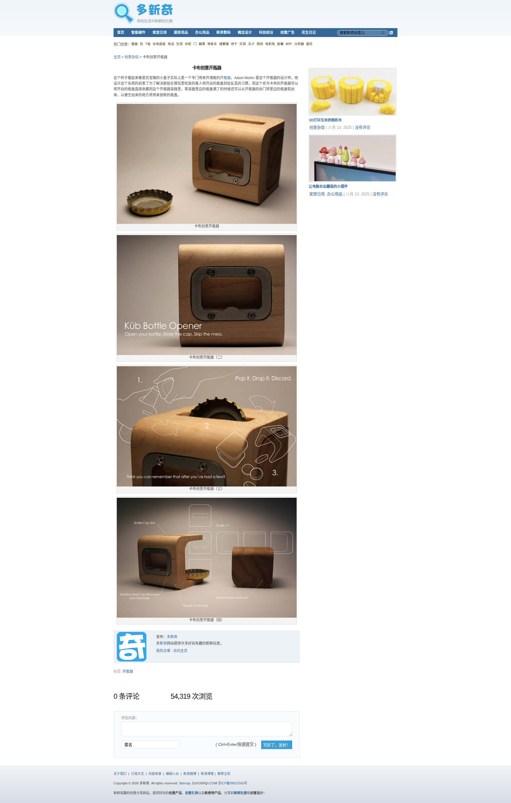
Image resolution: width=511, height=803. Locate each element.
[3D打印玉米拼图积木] (352, 114)
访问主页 (180, 651)
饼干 (234, 44)
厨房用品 (181, 32)
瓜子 (251, 44)
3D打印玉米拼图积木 (325, 120)
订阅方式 (137, 773)
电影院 (270, 44)
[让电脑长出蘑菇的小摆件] (352, 181)
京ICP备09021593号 (232, 783)
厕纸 (260, 44)
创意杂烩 (131, 57)
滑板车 (212, 44)
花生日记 (309, 32)
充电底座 (159, 44)
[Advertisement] (353, 238)
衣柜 (188, 44)
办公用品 (202, 32)
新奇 (163, 643)
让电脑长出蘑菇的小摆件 (328, 186)
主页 (117, 57)
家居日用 (160, 32)
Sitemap (184, 783)
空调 (179, 44)
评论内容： (130, 718)
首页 (120, 32)
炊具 (243, 44)
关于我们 (120, 773)
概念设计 (245, 32)
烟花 (309, 44)
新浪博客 (207, 773)
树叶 (289, 44)
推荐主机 (223, 773)
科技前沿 (266, 32)
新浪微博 (189, 773)
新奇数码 (223, 32)
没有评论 (362, 127)
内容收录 (154, 773)
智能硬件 (138, 32)
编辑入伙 (172, 773)
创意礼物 (191, 793)
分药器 (299, 44)
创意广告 (287, 32)
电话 (171, 44)
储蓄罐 (224, 44)
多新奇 (172, 637)
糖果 (202, 44)
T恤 (148, 44)
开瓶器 (225, 78)
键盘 (134, 44)
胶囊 (280, 44)
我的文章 (163, 651)
